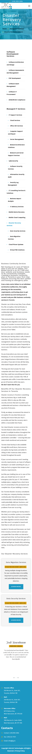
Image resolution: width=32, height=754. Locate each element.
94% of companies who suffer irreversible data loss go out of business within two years (15, 379)
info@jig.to (11, 741)
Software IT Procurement (12, 93)
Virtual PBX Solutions (17, 250)
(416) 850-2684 (14, 733)
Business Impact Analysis (14, 200)
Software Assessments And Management (15, 71)
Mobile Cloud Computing (17, 217)
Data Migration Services (14, 238)
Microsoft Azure (12, 447)
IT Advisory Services (17, 206)
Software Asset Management (13, 85)
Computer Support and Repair (15, 132)
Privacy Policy (20, 751)
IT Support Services (15, 115)
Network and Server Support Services (16, 154)
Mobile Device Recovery (16, 212)
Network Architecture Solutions (16, 146)
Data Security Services (17, 231)
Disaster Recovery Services (14, 224)
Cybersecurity (13, 161)
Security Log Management (13, 184)
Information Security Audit (16, 176)
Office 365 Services (16, 126)
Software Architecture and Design (15, 63)
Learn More (16, 586)
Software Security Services (15, 168)
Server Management (17, 139)
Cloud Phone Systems (16, 244)
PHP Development (15, 78)
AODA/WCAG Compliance (17, 100)
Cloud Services (15, 120)
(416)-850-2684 (17, 1)
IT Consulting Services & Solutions (16, 192)
